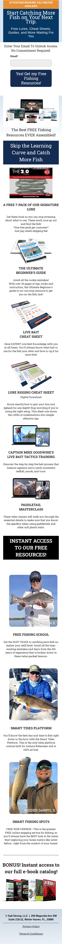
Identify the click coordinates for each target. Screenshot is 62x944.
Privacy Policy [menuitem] (31, 926)
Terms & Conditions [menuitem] (31, 933)
